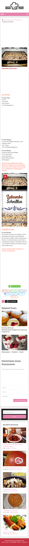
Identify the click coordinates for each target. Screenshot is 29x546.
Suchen (14, 416)
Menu (2, 14)
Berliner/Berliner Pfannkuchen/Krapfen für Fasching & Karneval (14, 330)
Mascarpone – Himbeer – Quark (13, 352)
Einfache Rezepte (9, 540)
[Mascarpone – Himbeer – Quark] (14, 342)
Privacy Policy (5, 542)
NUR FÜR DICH (15, 20)
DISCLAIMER (13, 542)
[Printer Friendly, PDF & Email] (14, 286)
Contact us (24, 542)
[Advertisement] (14, 35)
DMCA (19, 542)
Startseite (7, 20)
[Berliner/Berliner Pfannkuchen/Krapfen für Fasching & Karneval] (14, 318)
